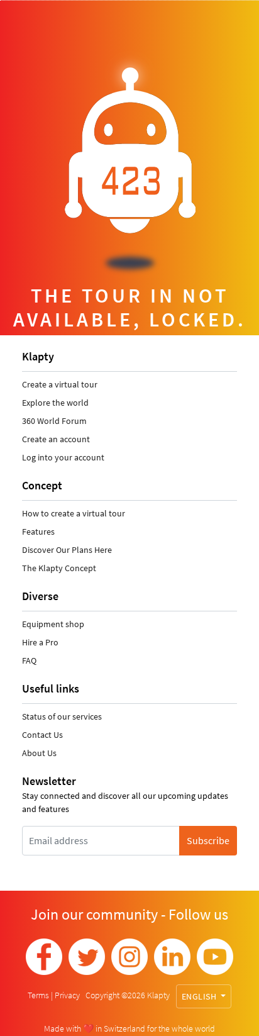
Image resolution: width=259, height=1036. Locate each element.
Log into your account (63, 457)
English (200, 996)
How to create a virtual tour (73, 513)
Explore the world (55, 402)
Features (38, 531)
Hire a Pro (40, 642)
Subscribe (208, 840)
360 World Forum (54, 420)
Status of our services (62, 716)
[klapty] (44, 957)
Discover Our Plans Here (67, 549)
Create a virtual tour (59, 384)
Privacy (68, 995)
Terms (39, 995)
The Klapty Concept (59, 568)
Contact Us (42, 734)
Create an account (56, 439)
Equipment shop (53, 624)
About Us (39, 753)
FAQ (29, 660)
